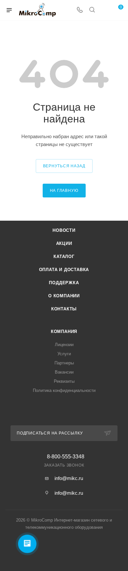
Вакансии (64, 372)
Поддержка (64, 282)
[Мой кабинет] (104, 10)
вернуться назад (64, 166)
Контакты (64, 308)
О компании (64, 295)
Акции (64, 243)
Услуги (64, 353)
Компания (64, 331)
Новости (64, 230)
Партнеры (64, 362)
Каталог (64, 256)
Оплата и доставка (64, 269)
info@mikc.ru (68, 478)
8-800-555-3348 (65, 456)
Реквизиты (64, 381)
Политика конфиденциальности (64, 390)
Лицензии (64, 344)
